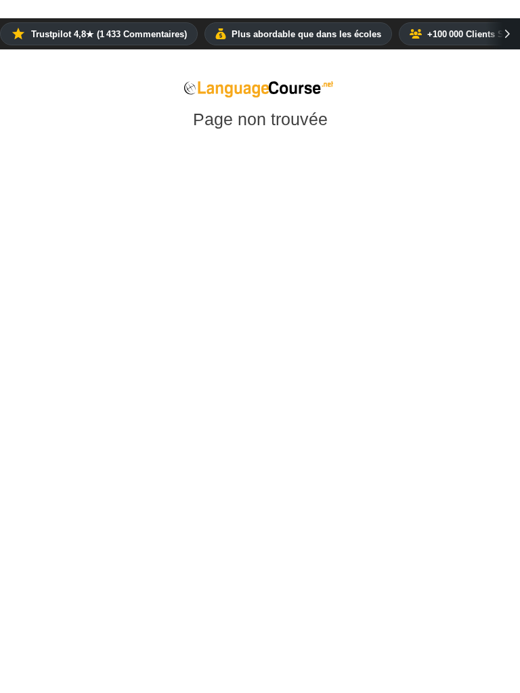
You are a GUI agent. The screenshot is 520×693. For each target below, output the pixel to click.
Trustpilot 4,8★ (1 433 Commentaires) (109, 34)
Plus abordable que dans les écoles (306, 34)
